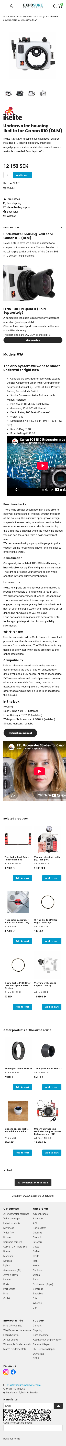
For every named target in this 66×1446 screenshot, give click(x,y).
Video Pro (8, 1232)
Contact (37, 1325)
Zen (35, 1307)
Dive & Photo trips (12, 1325)
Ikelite (36, 1256)
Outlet (6, 1298)
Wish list (11, 188)
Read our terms (11, 1438)
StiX (35, 1298)
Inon (35, 1260)
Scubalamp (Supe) (43, 1284)
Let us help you (11, 1335)
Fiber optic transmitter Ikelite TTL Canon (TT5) (17, 921)
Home (6, 16)
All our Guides (10, 1339)
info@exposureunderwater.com (24, 1385)
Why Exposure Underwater (17, 1330)
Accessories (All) (12, 1270)
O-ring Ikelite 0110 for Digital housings (45, 921)
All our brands (40, 1214)
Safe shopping (41, 1335)
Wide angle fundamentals (17, 1344)
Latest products (11, 1223)
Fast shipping (14, 203)
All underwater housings (16, 1214)
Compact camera (12, 1242)
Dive (5, 1293)
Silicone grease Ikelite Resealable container (17, 1130)
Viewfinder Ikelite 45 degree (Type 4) (45, 984)
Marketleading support (19, 207)
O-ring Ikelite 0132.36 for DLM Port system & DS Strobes (18, 985)
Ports (6, 1284)
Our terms (38, 1353)
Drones (7, 1237)
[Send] (58, 1406)
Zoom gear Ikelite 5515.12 (47, 1068)
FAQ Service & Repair (44, 1349)
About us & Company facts (47, 1339)
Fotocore (37, 1242)
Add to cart (22, 175)
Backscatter (39, 1228)
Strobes (7, 1260)
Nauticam (38, 1270)
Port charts (9, 1289)
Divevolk (37, 1237)
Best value (12, 211)
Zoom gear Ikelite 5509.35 (18, 1068)
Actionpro (38, 1218)
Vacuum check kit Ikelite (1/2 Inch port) (47, 858)
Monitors (8, 1256)
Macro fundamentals (14, 1349)
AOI (35, 1223)
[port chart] (33, 340)
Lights (6, 1265)
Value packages (11, 1218)
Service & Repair (41, 1344)
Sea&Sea (38, 1293)
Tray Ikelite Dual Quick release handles (17, 858)
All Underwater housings (33, 1182)
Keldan (36, 1265)
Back (9, 1170)
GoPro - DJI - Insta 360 (15, 1246)
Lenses (7, 1279)
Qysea (36, 1275)
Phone (6, 1251)
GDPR (36, 1358)
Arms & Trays (10, 1275)
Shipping (37, 1330)
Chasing (37, 1232)
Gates (36, 1246)
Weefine (37, 1303)
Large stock (13, 199)
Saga (36, 1279)
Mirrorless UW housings (34, 16)
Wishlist (11, 216)
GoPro (36, 1251)
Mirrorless (16, 16)
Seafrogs (38, 1289)
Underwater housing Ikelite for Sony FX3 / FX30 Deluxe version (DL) (47, 1131)
